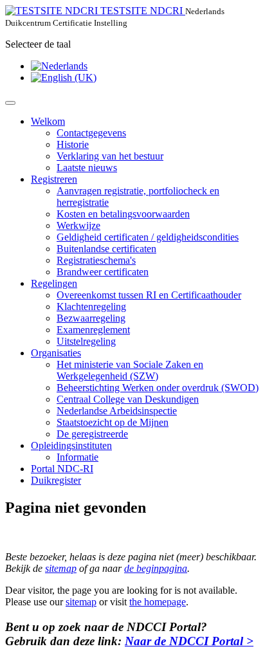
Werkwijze (78, 225)
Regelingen (54, 283)
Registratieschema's (96, 260)
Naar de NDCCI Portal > (189, 641)
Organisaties (56, 352)
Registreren (54, 179)
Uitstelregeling (86, 341)
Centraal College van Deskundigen (128, 399)
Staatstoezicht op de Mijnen (113, 422)
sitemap (61, 568)
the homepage (157, 601)
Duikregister (56, 480)
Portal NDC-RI (62, 468)
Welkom (48, 121)
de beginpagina (155, 568)
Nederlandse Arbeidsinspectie (117, 410)
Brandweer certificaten (103, 271)
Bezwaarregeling (91, 318)
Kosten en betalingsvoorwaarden (123, 213)
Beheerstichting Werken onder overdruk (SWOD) (158, 387)
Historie (73, 144)
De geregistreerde (92, 433)
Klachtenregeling (91, 306)
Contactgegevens (91, 132)
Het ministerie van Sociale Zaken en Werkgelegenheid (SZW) (130, 370)
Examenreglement (93, 329)
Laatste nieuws (87, 167)
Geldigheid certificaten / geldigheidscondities (148, 237)
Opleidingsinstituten (71, 445)
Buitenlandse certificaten (106, 248)
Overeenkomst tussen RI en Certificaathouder (149, 294)
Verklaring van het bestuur (110, 156)
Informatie (77, 457)
